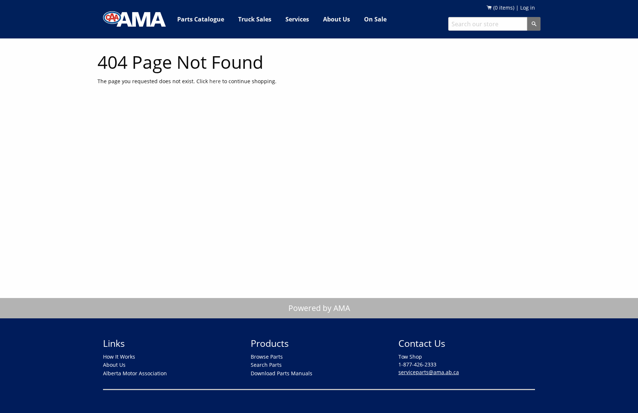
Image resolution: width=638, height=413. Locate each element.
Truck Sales (254, 19)
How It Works (119, 356)
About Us (336, 19)
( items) (503, 7)
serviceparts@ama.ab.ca (428, 372)
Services (297, 19)
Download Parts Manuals (281, 373)
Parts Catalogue (200, 19)
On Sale (375, 19)
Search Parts (266, 364)
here (215, 81)
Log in (527, 7)
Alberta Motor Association (135, 373)
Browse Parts (267, 356)
